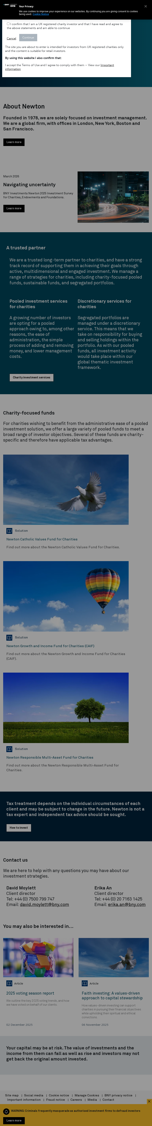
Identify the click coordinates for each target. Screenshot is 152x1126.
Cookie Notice (41, 14)
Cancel (11, 38)
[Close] (145, 6)
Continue (28, 37)
